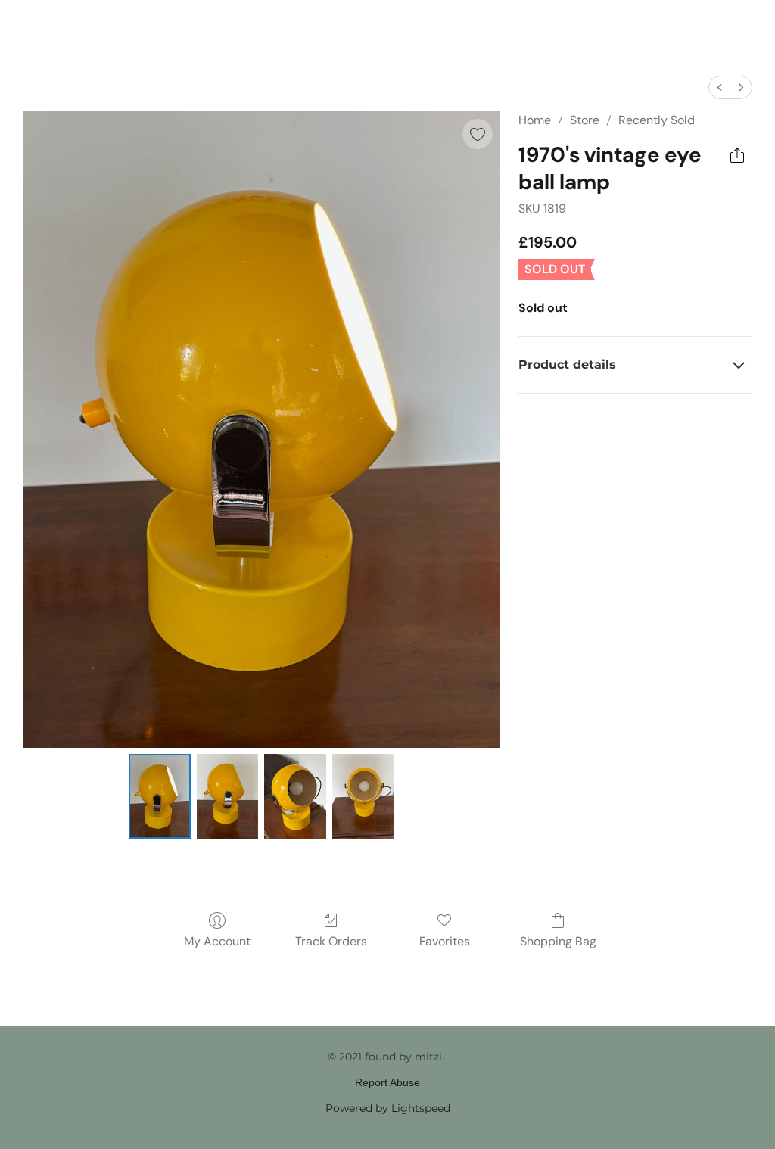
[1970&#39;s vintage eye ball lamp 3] (363, 796)
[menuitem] (719, 87)
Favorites (444, 941)
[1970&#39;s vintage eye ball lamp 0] (160, 796)
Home (534, 120)
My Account (217, 941)
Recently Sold (656, 120)
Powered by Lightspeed (387, 1108)
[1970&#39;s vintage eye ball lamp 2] (295, 796)
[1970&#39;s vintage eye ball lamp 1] (228, 796)
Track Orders (331, 941)
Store (584, 120)
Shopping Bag (558, 941)
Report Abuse (387, 1082)
